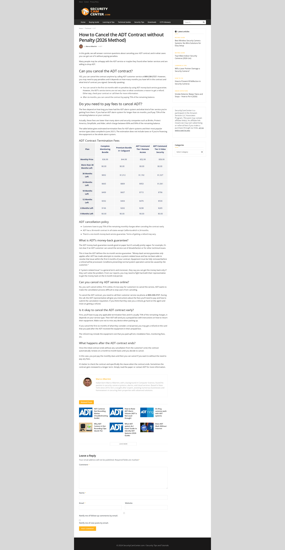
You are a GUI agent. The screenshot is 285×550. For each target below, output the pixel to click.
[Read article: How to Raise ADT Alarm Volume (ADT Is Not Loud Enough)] (116, 412)
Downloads (152, 22)
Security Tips (139, 22)
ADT (94, 28)
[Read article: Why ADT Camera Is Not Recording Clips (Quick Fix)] (85, 427)
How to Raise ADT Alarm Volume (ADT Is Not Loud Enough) (131, 413)
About (81, 2)
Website (128, 503)
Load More (123, 444)
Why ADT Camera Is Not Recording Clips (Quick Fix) (100, 427)
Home (83, 22)
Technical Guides (124, 22)
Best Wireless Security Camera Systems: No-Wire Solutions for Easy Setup (188, 43)
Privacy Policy (94, 2)
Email (82, 503)
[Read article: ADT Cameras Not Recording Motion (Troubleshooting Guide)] (85, 412)
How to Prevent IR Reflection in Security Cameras (188, 82)
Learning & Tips (108, 22)
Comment (84, 464)
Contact (86, 2)
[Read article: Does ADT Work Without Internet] (147, 427)
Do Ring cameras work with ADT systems (161, 412)
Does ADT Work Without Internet (161, 426)
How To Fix (179, 78)
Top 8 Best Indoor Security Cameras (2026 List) (186, 57)
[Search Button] (204, 22)
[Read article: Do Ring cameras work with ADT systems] (147, 412)
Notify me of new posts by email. (94, 523)
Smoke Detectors (181, 91)
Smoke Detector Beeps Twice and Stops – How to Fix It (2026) (189, 95)
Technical (88, 28)
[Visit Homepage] (99, 12)
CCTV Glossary (165, 22)
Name (82, 493)
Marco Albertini (91, 46)
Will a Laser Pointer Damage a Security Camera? (187, 69)
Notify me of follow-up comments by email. (98, 515)
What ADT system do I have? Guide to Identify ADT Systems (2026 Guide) (131, 430)
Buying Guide (94, 22)
